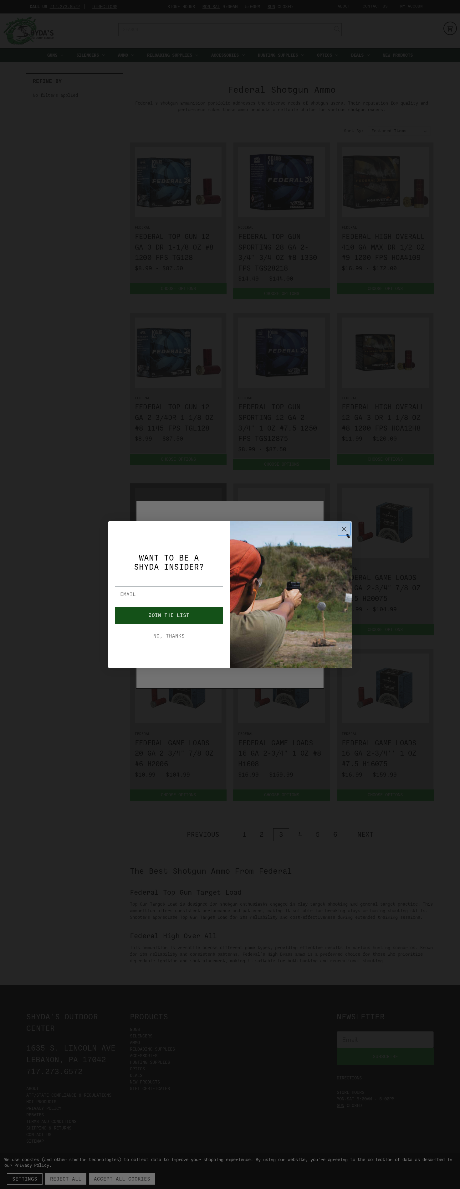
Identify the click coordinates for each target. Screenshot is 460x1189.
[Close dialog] (344, 529)
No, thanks (169, 636)
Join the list (169, 615)
